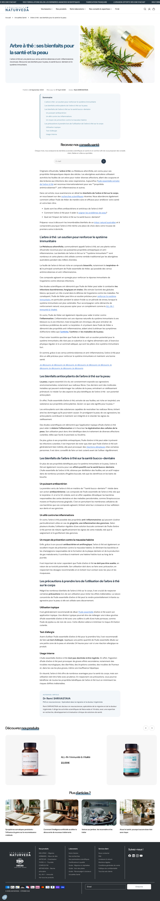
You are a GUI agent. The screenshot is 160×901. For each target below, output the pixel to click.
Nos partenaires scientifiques (79, 859)
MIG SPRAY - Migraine (46, 853)
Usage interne (51, 134)
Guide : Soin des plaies (77, 868)
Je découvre (45, 365)
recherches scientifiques (72, 196)
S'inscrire (139, 887)
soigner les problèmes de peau (92, 212)
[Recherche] (145, 9)
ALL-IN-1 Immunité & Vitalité (75, 757)
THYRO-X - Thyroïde (46, 862)
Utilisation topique (53, 127)
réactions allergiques (95, 447)
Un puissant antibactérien (56, 113)
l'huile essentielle (85, 612)
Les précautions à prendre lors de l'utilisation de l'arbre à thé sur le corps (74, 123)
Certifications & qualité (77, 862)
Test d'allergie (51, 131)
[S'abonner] (103, 161)
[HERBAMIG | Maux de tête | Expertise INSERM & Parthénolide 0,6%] (132, 760)
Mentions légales (104, 862)
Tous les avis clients (105, 871)
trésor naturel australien (105, 222)
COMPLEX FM (43, 865)
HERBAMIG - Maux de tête (48, 856)
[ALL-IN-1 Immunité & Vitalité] (30, 760)
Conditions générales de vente (109, 865)
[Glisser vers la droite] (152, 728)
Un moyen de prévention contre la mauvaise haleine (66, 120)
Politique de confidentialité (108, 868)
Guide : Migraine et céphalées (79, 865)
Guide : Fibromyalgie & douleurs (80, 871)
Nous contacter (104, 853)
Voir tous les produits (46, 877)
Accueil (8, 18)
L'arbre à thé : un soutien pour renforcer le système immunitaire (70, 102)
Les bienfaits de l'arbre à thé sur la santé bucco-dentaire (67, 109)
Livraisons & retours (105, 859)
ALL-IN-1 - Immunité (46, 874)
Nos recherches (74, 856)
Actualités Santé (20, 18)
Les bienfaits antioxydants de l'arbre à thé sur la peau (66, 105)
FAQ (100, 856)
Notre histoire (73, 853)
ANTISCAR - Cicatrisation (47, 859)
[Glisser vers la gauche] (145, 728)
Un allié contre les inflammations (59, 116)
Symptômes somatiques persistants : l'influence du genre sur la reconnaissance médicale (20, 832)
